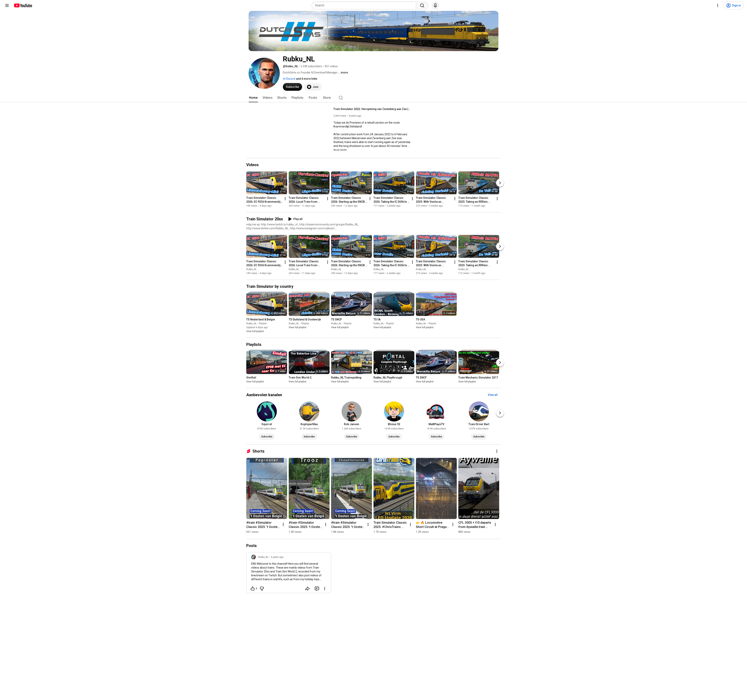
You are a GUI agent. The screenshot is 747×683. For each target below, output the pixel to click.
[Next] (500, 183)
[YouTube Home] (23, 5)
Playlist (263, 323)
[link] (288, 574)
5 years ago (277, 557)
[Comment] (317, 588)
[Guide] (7, 5)
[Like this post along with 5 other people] (253, 588)
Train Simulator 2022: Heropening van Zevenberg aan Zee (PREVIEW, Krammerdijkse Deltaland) (372, 109)
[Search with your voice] (435, 5)
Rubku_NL (251, 269)
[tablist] (373, 97)
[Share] (307, 588)
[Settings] (717, 5)
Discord (290, 78)
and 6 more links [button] (306, 78)
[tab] (253, 97)
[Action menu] (325, 588)
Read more (340, 150)
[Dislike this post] (262, 588)
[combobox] (365, 5)
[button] (340, 150)
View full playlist (255, 331)
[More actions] (285, 198)
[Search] (422, 5)
